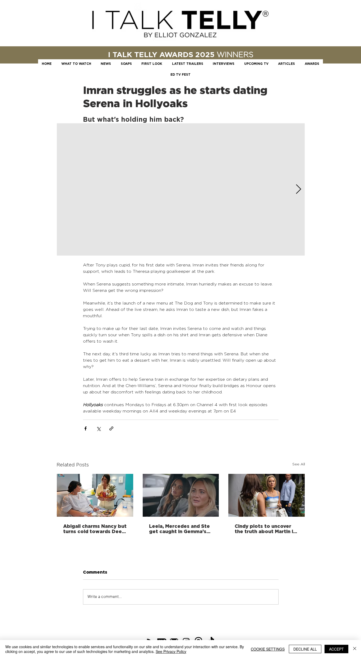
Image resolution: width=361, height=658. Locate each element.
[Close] (354, 649)
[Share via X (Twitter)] (98, 428)
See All (298, 464)
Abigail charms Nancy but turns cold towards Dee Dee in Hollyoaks (95, 528)
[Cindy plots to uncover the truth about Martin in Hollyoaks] (266, 495)
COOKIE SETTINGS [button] (268, 649)
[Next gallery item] (298, 189)
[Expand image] (181, 189)
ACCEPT (336, 649)
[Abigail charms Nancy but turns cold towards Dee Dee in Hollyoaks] (95, 495)
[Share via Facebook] (85, 428)
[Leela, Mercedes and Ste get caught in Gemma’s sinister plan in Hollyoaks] (181, 495)
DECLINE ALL (305, 649)
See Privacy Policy (171, 651)
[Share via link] (111, 428)
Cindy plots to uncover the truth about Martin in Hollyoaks (265, 528)
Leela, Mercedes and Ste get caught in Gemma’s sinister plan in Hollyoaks (179, 528)
